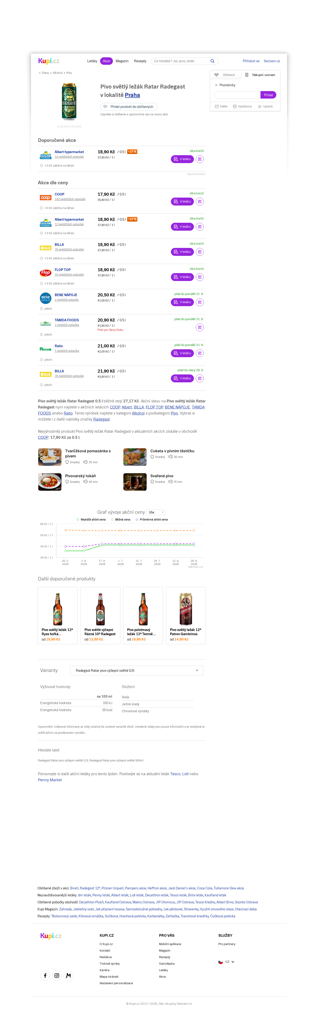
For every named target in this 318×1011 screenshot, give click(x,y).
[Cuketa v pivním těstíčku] (135, 464)
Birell (74, 888)
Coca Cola (204, 888)
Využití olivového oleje (216, 909)
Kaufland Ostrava (118, 902)
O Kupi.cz (106, 944)
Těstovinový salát (64, 916)
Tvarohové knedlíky (195, 916)
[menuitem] (136, 670)
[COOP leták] (46, 197)
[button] (200, 159)
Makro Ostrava (143, 902)
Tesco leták (178, 895)
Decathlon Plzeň (91, 902)
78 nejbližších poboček (69, 249)
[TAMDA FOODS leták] (46, 323)
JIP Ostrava (185, 902)
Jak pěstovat (173, 909)
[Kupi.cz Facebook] (45, 976)
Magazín (122, 61)
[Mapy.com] (68, 976)
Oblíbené (229, 75)
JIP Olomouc (165, 902)
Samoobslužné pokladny (144, 909)
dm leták (84, 895)
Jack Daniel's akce (182, 888)
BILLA (139, 407)
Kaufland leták (215, 895)
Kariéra (104, 970)
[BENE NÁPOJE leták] (46, 298)
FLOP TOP (154, 407)
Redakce (106, 957)
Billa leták (195, 895)
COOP (115, 407)
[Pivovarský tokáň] (49, 489)
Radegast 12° (90, 888)
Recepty (140, 61)
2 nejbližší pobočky (67, 300)
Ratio (68, 413)
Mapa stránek (109, 976)
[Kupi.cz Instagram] (57, 976)
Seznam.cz (272, 61)
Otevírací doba (246, 909)
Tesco (175, 774)
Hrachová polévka (132, 916)
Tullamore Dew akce (229, 888)
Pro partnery (226, 944)
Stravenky (191, 909)
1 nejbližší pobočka (67, 325)
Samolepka (167, 963)
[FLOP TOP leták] (46, 273)
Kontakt (105, 950)
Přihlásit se (251, 61)
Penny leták (101, 895)
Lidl (185, 774)
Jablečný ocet (83, 909)
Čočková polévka (222, 916)
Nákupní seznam (263, 75)
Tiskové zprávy (110, 963)
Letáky (92, 61)
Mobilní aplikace (170, 944)
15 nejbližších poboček (69, 274)
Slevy (45, 73)
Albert (127, 407)
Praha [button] (132, 95)
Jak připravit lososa (109, 909)
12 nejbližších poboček (69, 156)
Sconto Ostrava (246, 902)
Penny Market (50, 780)
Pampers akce (135, 888)
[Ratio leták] (46, 349)
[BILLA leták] (46, 248)
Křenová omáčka (90, 916)
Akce (106, 61)
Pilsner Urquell (112, 888)
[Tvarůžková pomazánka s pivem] (49, 464)
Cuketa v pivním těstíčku (172, 451)
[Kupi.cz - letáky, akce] (49, 62)
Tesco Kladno (205, 902)
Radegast (101, 419)
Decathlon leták (157, 895)
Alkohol (58, 73)
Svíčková (111, 916)
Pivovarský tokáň (80, 475)
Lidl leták (137, 895)
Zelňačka (172, 916)
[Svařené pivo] (135, 489)
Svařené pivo (161, 475)
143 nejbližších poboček (70, 199)
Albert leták (120, 895)
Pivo (69, 73)
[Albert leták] (46, 155)
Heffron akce (157, 888)
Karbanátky (155, 916)
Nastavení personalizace (116, 983)
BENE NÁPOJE (177, 407)
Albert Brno (225, 902)
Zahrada (65, 909)
